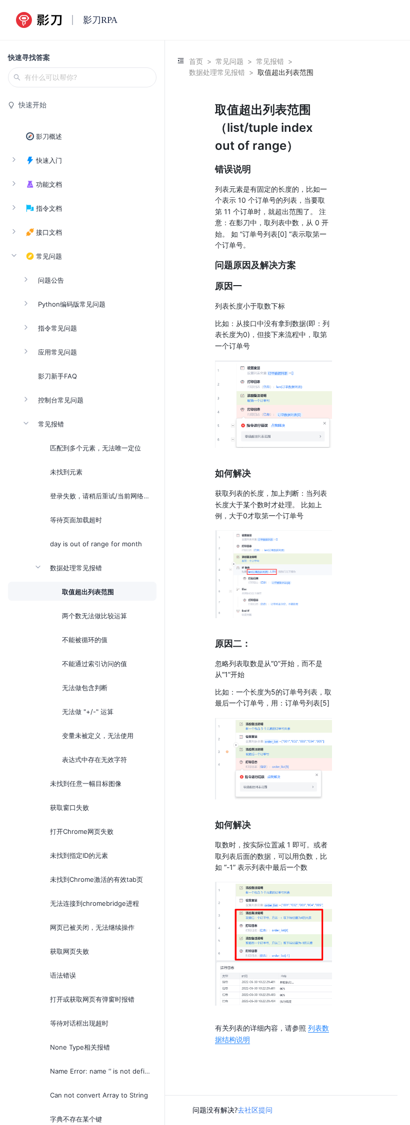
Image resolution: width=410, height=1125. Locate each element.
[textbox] (273, 573)
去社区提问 (255, 1110)
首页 (196, 61)
